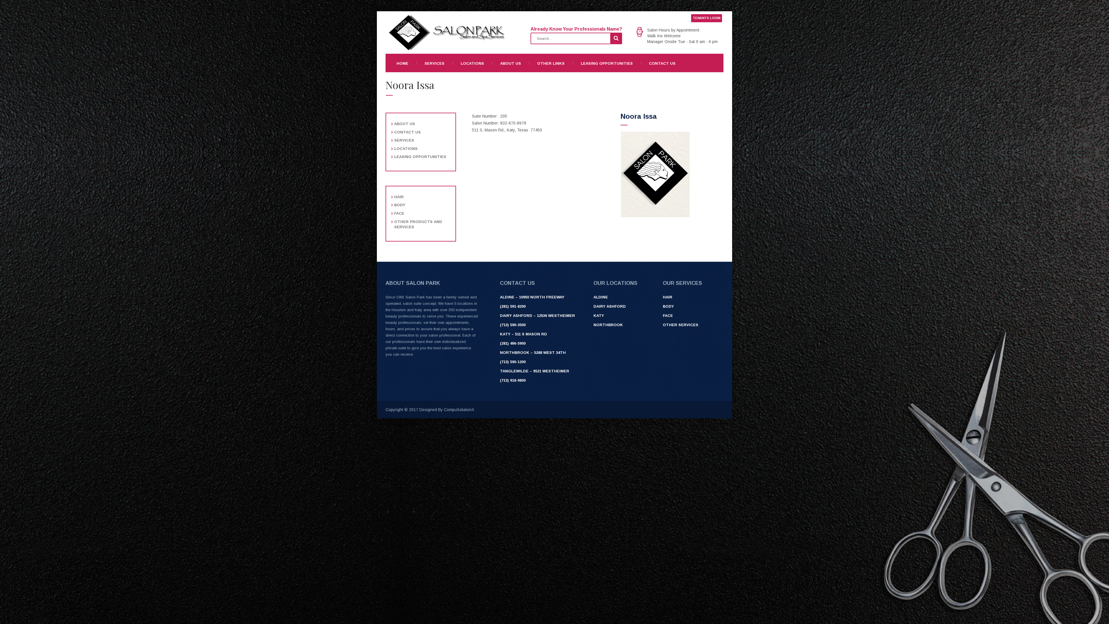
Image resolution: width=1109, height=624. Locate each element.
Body (399, 205)
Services (434, 63)
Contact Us (662, 63)
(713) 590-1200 (513, 362)
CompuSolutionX (459, 409)
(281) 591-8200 (513, 306)
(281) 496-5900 (513, 343)
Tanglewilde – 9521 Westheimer (534, 371)
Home (402, 63)
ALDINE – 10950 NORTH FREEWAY (532, 297)
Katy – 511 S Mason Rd (523, 334)
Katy (598, 315)
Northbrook (608, 325)
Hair (399, 197)
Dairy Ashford (609, 306)
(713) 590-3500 (513, 325)
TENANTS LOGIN (706, 18)
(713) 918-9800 (513, 380)
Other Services (680, 325)
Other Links (551, 63)
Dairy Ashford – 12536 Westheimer (537, 315)
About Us (510, 63)
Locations (472, 63)
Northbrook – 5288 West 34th (533, 352)
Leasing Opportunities (607, 63)
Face (399, 213)
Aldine (600, 297)
